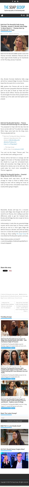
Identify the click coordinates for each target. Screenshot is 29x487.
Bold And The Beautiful (6, 294)
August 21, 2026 (5, 366)
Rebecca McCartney (15, 33)
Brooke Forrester (18, 296)
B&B (22, 294)
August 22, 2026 (5, 336)
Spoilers (16, 294)
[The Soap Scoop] (2, 15)
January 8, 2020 (19, 149)
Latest (13, 294)
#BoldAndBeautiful (14, 140)
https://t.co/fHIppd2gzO (10, 144)
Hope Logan (25, 296)
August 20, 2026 (5, 397)
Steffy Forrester (11, 298)
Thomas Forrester (18, 298)
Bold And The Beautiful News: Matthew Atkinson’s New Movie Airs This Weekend (7, 305)
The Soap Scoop (21, 234)
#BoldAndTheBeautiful (10, 142)
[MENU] (27, 15)
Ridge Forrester (4, 298)
